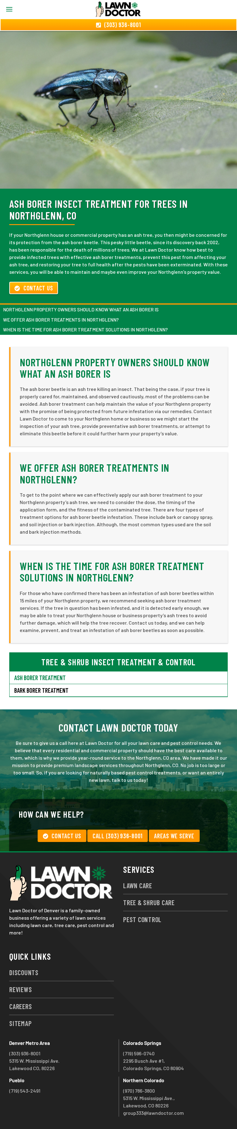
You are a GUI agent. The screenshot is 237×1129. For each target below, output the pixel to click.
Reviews (20, 989)
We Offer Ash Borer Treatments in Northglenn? (61, 319)
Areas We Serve (174, 836)
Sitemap (20, 1023)
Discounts (24, 972)
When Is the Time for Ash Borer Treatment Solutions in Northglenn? (85, 329)
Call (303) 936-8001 (118, 836)
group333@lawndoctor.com (153, 1113)
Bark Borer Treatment (41, 690)
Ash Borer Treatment (40, 677)
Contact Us (38, 288)
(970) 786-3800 (139, 1091)
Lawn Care (137, 885)
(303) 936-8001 (24, 1053)
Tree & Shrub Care (149, 902)
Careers (20, 1006)
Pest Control (142, 919)
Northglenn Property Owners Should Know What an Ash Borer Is (81, 309)
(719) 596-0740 (139, 1053)
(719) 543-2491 (24, 1091)
